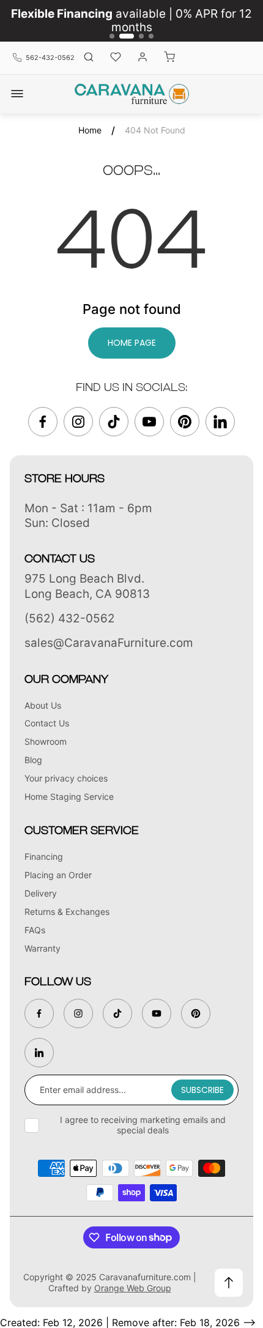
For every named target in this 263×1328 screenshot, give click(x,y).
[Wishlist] (116, 58)
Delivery (40, 893)
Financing (43, 856)
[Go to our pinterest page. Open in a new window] (184, 421)
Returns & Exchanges (66, 911)
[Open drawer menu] (17, 94)
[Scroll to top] (228, 1282)
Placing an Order (58, 875)
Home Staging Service (69, 796)
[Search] (89, 58)
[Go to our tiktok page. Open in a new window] (113, 421)
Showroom (45, 741)
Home (90, 130)
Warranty (42, 948)
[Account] (142, 58)
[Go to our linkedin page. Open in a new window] (220, 421)
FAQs (34, 930)
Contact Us (46, 723)
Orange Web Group (132, 1288)
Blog (33, 760)
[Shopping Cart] (169, 58)
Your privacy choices (66, 778)
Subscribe (202, 1090)
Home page (132, 343)
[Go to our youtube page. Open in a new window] (149, 421)
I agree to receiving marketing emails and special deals (143, 1125)
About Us (42, 705)
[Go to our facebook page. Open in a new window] (42, 421)
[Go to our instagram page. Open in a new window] (78, 421)
